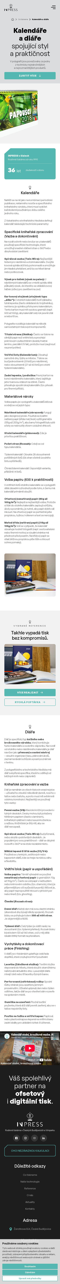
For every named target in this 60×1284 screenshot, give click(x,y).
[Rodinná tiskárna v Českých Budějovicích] (10, 7)
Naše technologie (30, 1181)
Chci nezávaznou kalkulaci (30, 1150)
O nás (30, 1195)
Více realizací (27, 692)
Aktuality (30, 1202)
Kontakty (30, 1208)
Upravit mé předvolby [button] (30, 1278)
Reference (30, 1188)
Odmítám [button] (30, 1272)
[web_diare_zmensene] (30, 575)
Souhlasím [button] (30, 1266)
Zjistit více (28, 75)
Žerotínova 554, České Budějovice (32, 1228)
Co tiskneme (23, 19)
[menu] (53, 7)
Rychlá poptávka (27, 702)
